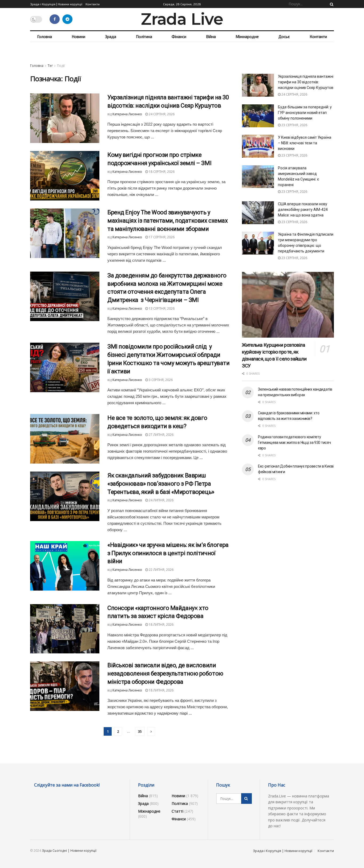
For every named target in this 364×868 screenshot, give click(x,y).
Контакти (93, 4)
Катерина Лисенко (127, 114)
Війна (211, 36)
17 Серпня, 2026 (161, 237)
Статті (177, 811)
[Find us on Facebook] (55, 19)
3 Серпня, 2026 (160, 380)
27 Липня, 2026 (160, 434)
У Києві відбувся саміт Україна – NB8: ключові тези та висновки (304, 143)
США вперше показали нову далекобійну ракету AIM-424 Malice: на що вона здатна (303, 209)
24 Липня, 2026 (160, 500)
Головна (44, 36)
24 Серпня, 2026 (161, 114)
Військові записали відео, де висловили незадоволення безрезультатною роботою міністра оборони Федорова (165, 673)
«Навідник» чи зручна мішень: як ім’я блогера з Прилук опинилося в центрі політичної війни (168, 553)
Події (61, 65)
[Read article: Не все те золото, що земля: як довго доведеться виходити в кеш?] (64, 439)
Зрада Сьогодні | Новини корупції (69, 850)
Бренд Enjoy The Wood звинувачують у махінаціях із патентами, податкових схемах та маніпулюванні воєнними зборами (167, 220)
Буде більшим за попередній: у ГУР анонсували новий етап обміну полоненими (305, 112)
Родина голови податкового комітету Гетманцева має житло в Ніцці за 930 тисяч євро (294, 442)
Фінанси (179, 36)
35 (140, 731)
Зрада (110, 36)
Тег (50, 65)
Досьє (284, 36)
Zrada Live (182, 19)
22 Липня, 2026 (160, 569)
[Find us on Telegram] (67, 19)
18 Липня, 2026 (160, 624)
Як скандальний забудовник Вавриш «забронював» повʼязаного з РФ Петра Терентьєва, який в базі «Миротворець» (160, 483)
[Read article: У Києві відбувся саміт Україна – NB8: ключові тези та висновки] (258, 146)
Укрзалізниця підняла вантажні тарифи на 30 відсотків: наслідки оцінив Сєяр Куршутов (305, 82)
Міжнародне (247, 36)
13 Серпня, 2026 (161, 308)
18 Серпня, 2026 (161, 171)
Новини (78, 36)
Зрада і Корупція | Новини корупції (56, 4)
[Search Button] (330, 4)
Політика (144, 36)
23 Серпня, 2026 (294, 125)
